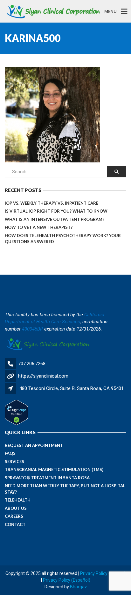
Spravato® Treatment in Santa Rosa (47, 477)
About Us (16, 508)
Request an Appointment (34, 445)
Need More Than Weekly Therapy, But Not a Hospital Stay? (65, 489)
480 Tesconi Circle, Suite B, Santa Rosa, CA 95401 (71, 388)
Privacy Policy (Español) (66, 580)
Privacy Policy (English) (103, 573)
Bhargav (78, 586)
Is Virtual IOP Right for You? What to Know (56, 211)
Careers (14, 516)
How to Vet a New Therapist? (38, 227)
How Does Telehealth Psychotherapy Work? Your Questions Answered (63, 238)
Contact (15, 524)
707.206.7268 (31, 363)
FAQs (10, 453)
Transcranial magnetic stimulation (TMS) (54, 469)
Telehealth (18, 500)
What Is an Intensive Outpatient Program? (54, 219)
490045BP (32, 329)
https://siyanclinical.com (43, 376)
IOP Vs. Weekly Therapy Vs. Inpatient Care (51, 203)
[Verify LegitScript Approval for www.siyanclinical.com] (16, 412)
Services (14, 461)
